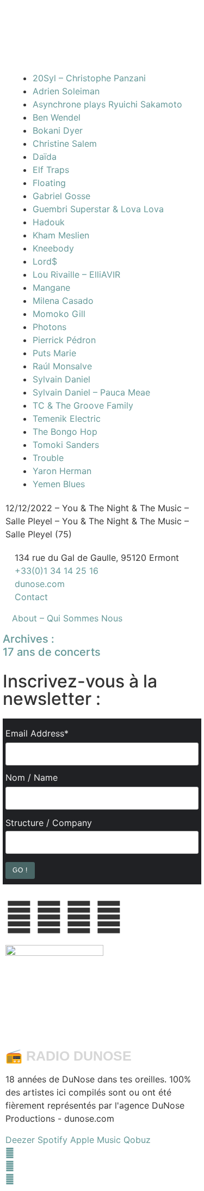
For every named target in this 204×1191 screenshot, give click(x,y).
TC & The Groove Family (83, 405)
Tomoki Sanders (66, 444)
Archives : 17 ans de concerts (52, 645)
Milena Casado (63, 300)
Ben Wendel (57, 117)
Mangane (51, 287)
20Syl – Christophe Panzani (89, 78)
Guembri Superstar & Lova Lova (98, 209)
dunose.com (40, 583)
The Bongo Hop (65, 431)
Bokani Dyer (58, 130)
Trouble (48, 457)
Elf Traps (51, 169)
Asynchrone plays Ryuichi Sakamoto (107, 104)
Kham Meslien (61, 235)
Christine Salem (65, 143)
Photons (49, 326)
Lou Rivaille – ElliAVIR (76, 274)
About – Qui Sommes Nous (67, 618)
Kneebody (53, 248)
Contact (31, 596)
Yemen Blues (59, 483)
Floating (49, 182)
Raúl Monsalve (62, 366)
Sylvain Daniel (61, 379)
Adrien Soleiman (66, 91)
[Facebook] (9, 1152)
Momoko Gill (59, 313)
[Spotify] (9, 1179)
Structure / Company (48, 822)
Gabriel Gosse (61, 195)
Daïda (45, 156)
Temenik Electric (67, 418)
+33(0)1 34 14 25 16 (55, 570)
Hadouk (49, 222)
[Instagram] (9, 1165)
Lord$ (45, 261)
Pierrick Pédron (64, 339)
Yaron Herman (62, 470)
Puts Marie (54, 353)
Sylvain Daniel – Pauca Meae (91, 392)
